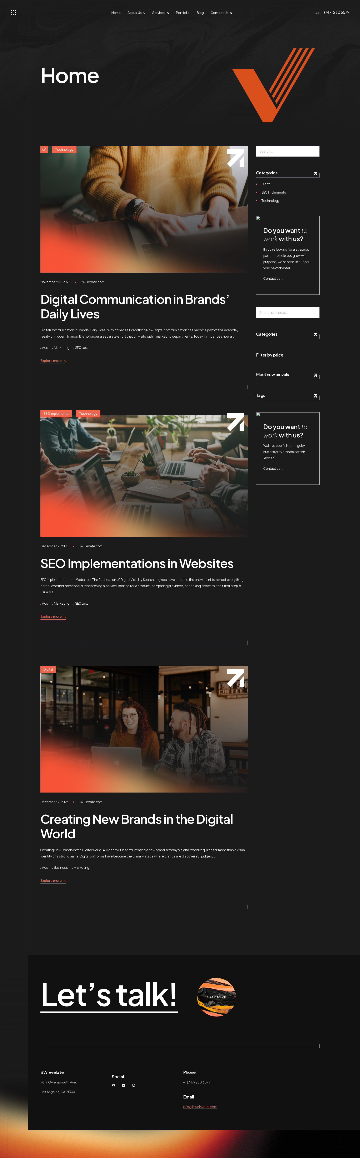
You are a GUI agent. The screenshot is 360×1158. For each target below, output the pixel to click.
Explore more (51, 360)
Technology (64, 149)
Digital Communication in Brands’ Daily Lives (134, 306)
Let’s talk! (109, 994)
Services (158, 12)
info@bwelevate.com (200, 1107)
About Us (135, 12)
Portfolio (183, 12)
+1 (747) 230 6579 (334, 12)
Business (61, 867)
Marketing (61, 347)
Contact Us (219, 12)
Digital (48, 669)
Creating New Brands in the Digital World (136, 826)
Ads (45, 347)
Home (116, 12)
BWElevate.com (92, 282)
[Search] (314, 151)
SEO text (81, 347)
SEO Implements (56, 413)
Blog (200, 12)
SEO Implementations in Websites (137, 563)
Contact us (271, 278)
